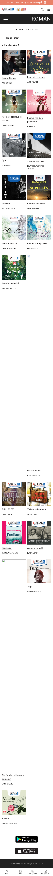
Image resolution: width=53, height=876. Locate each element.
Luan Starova (33, 476)
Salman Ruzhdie (34, 592)
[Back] (5, 19)
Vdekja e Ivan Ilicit (36, 161)
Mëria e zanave (9, 243)
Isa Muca (31, 127)
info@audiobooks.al (30, 3)
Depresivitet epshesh (37, 243)
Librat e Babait (34, 470)
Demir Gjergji (8, 514)
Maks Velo (6, 165)
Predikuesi (7, 548)
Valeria (5, 818)
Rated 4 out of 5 (11, 45)
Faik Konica (7, 83)
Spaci (4, 160)
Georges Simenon (10, 824)
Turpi (29, 586)
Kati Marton (32, 553)
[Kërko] (42, 9)
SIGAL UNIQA (27, 864)
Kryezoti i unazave (36, 77)
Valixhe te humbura (36, 509)
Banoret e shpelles (36, 203)
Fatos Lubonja (8, 209)
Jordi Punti (32, 514)
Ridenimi (6, 203)
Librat (27, 29)
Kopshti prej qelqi (10, 283)
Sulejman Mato (34, 209)
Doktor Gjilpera (9, 78)
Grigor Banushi (9, 249)
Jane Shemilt (7, 784)
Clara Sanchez (9, 125)
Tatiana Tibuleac (9, 288)
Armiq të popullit (35, 548)
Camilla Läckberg (10, 553)
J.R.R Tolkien (32, 82)
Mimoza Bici (32, 249)
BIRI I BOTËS (8, 509)
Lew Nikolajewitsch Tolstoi (36, 167)
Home (20, 29)
